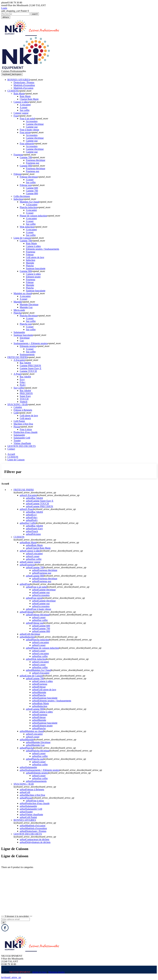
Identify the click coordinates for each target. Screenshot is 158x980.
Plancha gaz (35, 759)
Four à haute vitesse (38, 609)
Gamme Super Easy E (39, 500)
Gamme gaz (41, 592)
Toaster (26, 811)
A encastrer (34, 553)
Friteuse (26, 612)
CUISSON (19, 537)
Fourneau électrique (44, 570)
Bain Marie (28, 542)
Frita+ (32, 517)
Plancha (39, 695)
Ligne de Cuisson (31, 675)
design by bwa (39, 972)
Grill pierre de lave (44, 689)
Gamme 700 (35, 567)
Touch (32, 531)
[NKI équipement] (26, 68)
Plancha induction (37, 639)
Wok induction (36, 659)
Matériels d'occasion (32, 825)
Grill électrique (30, 634)
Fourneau (27, 564)
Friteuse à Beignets (32, 789)
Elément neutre (42, 725)
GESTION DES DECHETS (28, 834)
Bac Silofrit (34, 498)
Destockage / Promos (33, 831)
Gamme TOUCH (37, 503)
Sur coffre (34, 559)
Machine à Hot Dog (32, 795)
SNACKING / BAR (24, 784)
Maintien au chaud (32, 731)
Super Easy (34, 528)
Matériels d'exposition (33, 828)
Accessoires (41, 595)
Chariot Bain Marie (38, 548)
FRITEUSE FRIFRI (24, 489)
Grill (25, 792)
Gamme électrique (44, 589)
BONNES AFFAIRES (25, 820)
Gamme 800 (41, 631)
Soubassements (36, 781)
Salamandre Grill (31, 809)
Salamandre (28, 767)
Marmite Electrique (38, 742)
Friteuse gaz (35, 623)
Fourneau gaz (41, 573)
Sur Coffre (28, 523)
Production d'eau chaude (35, 803)
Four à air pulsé (36, 587)
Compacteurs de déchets (34, 839)
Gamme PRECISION (39, 506)
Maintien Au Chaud (38, 670)
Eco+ (31, 514)
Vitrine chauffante (31, 814)
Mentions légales (56, 972)
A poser (32, 556)
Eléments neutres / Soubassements (51, 700)
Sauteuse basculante (44, 698)
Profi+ (32, 520)
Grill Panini (28, 817)
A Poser (26, 509)
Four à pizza (35, 800)
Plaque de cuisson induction (42, 648)
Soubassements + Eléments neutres (40, 770)
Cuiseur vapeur (30, 562)
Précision (33, 534)
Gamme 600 (41, 625)
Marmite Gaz (35, 745)
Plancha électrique (38, 750)
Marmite (39, 692)
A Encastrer (28, 495)
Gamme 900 (35, 575)
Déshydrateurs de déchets (35, 842)
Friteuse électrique (38, 614)
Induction (27, 636)
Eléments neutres (37, 773)
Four (25, 584)
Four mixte (34, 598)
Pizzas (26, 797)
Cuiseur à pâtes (30, 550)
